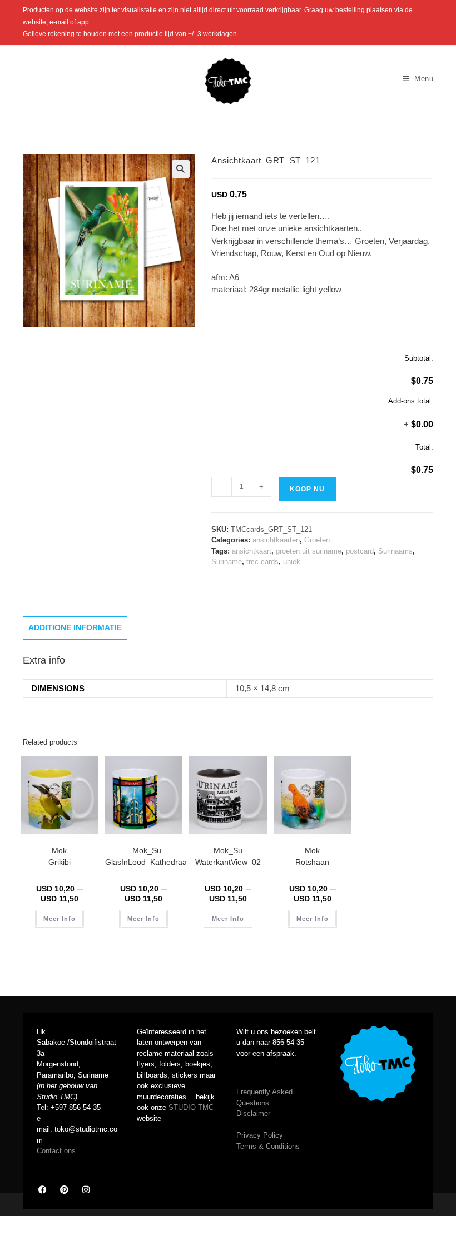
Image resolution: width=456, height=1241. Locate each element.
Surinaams (395, 551)
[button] (181, 169)
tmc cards (262, 561)
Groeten (317, 540)
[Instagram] (85, 1190)
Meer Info (59, 918)
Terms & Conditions (268, 1146)
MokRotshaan (312, 856)
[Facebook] (42, 1190)
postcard (360, 551)
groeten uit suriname (308, 551)
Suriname (226, 561)
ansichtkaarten (276, 540)
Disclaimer (253, 1113)
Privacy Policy (259, 1135)
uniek (291, 561)
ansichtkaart (251, 551)
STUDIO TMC (191, 1107)
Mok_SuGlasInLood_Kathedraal (147, 856)
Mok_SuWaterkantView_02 (228, 856)
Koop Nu (307, 489)
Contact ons (56, 1151)
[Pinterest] (64, 1190)
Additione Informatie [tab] (75, 628)
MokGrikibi (59, 856)
